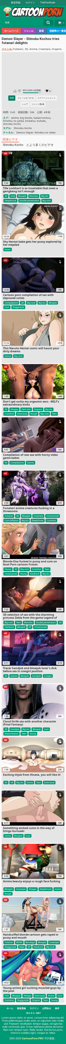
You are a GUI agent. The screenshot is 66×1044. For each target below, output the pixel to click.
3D (26, 48)
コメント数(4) (37, 104)
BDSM (19, 942)
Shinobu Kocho (23, 128)
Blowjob (22, 195)
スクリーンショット (46, 98)
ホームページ (11, 31)
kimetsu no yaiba (13, 120)
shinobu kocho (12, 123)
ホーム (10, 1008)
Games (30, 462)
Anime (33, 48)
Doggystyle (18, 307)
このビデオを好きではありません (19, 91)
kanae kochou (42, 117)
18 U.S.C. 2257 (33, 1013)
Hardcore (34, 573)
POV (7, 995)
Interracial (22, 413)
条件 (57, 1008)
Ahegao (14, 409)
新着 (41, 31)
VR (11, 782)
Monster (33, 195)
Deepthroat (10, 200)
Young (23, 573)
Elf (30, 626)
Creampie (44, 48)
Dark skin (26, 409)
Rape (21, 946)
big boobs (26, 117)
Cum (7, 307)
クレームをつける (26, 98)
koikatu (41, 120)
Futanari (18, 48)
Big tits (44, 195)
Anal (12, 195)
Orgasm (56, 48)
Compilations (11, 302)
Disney (8, 569)
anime (15, 117)
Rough (33, 413)
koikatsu (30, 120)
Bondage (30, 942)
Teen (54, 413)
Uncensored (52, 515)
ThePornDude (47, 2)
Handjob (36, 675)
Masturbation (11, 733)
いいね (15, 91)
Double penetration (29, 200)
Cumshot (9, 413)
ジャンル (29, 31)
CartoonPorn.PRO (32, 1038)
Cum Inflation (11, 520)
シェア (25, 104)
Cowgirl (48, 675)
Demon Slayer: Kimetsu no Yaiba (36, 132)
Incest (8, 249)
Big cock (46, 200)
